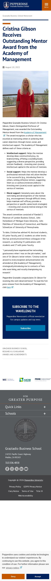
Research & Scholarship (13, 351)
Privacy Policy (15, 486)
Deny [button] (13, 576)
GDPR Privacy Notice (33, 486)
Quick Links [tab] (13, 407)
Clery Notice (13, 491)
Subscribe (26, 328)
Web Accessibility (25, 495)
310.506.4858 (12, 462)
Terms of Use (27, 491)
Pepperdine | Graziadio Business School (13, 3)
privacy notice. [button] (12, 568)
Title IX (39, 491)
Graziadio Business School (15, 348)
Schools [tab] (10, 413)
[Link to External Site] (25, 399)
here (9, 287)
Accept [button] (38, 576)
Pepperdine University (33, 480)
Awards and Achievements (15, 354)
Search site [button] (4, 4)
